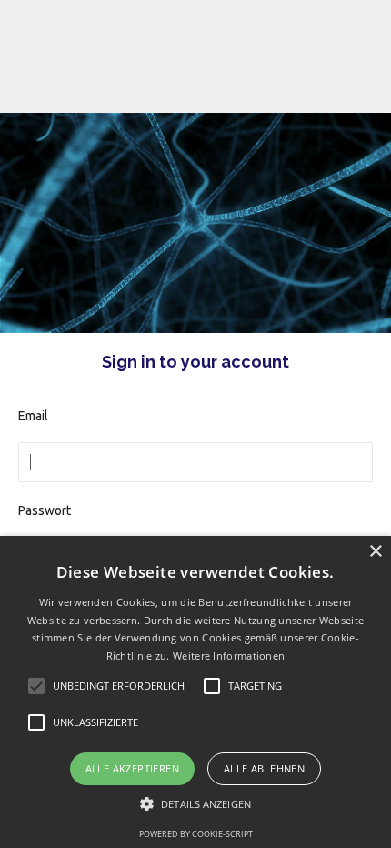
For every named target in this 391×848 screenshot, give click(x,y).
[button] (195, 803)
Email (33, 416)
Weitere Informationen (229, 655)
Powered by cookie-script (196, 834)
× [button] (375, 552)
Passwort (44, 510)
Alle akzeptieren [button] (132, 768)
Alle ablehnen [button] (264, 768)
